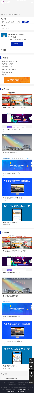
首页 (7, 14)
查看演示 (16, 44)
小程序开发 (17, 14)
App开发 (18, 22)
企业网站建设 (10, 22)
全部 (3, 22)
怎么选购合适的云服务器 (10, 378)
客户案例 (11, 14)
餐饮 (7, 28)
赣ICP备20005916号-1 (25, 389)
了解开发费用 (14, 80)
